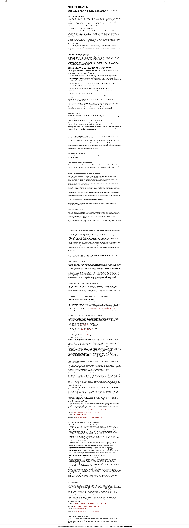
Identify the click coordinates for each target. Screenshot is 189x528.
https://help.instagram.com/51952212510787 (88, 511)
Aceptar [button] (121, 526)
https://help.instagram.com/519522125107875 (88, 417)
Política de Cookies (116, 526)
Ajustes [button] (130, 526)
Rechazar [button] (125, 526)
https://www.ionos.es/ (108, 308)
